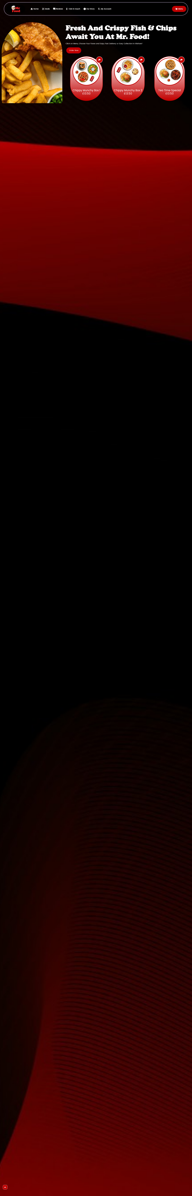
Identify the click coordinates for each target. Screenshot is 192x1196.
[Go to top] (5, 1187)
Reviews (59, 9)
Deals (47, 9)
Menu (180, 9)
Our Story (90, 9)
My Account (105, 9)
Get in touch (74, 9)
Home (36, 9)
